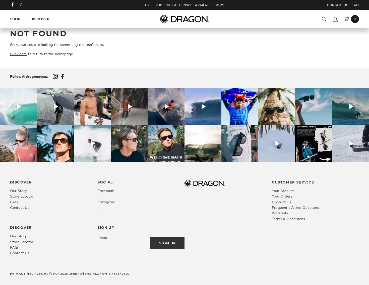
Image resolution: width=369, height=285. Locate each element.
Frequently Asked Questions (296, 207)
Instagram (55, 76)
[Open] (18, 106)
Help (31, 273)
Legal (42, 273)
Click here (18, 54)
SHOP (15, 19)
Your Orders (282, 196)
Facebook (62, 76)
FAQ (355, 5)
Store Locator (21, 196)
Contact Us (337, 5)
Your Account (283, 190)
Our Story (18, 190)
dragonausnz (18, 92)
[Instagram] (33, 122)
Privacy (18, 273)
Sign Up (167, 243)
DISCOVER (39, 19)
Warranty (280, 213)
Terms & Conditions (288, 219)
